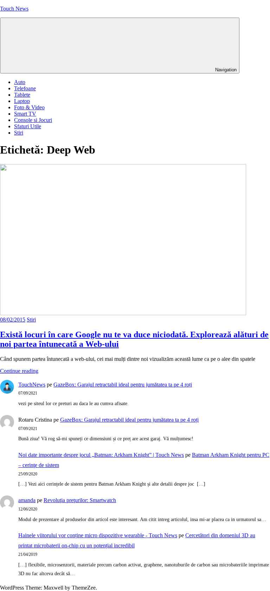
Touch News (14, 9)
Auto (19, 82)
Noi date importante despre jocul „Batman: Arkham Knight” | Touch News (101, 455)
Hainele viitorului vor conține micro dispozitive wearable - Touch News (97, 535)
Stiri (18, 133)
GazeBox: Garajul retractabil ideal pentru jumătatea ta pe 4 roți (122, 385)
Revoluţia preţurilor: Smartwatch (80, 500)
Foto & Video (29, 107)
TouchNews (31, 385)
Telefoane (25, 88)
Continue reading (19, 371)
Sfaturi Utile (27, 126)
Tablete (22, 95)
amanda (27, 500)
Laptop (22, 101)
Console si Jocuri (33, 120)
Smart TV (25, 114)
